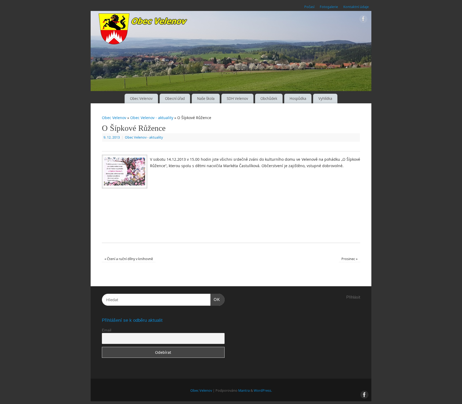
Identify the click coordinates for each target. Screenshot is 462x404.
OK (215, 299)
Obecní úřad (175, 98)
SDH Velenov (237, 98)
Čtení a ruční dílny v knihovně (129, 259)
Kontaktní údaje (356, 7)
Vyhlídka (325, 98)
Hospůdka (298, 98)
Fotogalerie (329, 7)
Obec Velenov (141, 98)
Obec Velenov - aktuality (151, 117)
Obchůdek (268, 98)
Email (106, 330)
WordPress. (263, 390)
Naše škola (205, 98)
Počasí (309, 7)
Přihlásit (353, 297)
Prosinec (349, 259)
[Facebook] (363, 20)
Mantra (244, 390)
